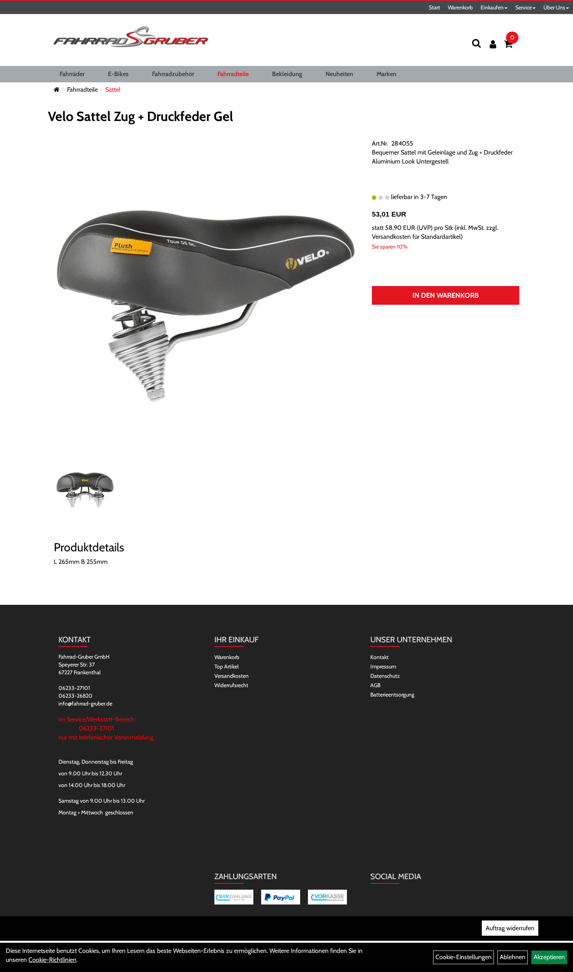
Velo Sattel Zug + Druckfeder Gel (140, 116)
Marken (386, 74)
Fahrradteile (233, 74)
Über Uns (554, 7)
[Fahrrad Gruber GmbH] (131, 37)
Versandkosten (231, 675)
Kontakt (379, 657)
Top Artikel (226, 666)
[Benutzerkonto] (493, 44)
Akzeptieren (549, 957)
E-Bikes (118, 74)
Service (523, 7)
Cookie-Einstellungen (463, 957)
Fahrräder (72, 74)
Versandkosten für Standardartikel (416, 236)
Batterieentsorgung (392, 694)
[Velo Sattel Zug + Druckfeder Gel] (207, 304)
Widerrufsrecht (231, 685)
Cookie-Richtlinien (52, 959)
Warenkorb (460, 7)
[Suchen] (476, 43)
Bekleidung (287, 74)
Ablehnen (512, 957)
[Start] (57, 89)
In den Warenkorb (445, 295)
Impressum (383, 666)
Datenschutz (385, 675)
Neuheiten (339, 74)
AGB (375, 685)
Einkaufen (492, 7)
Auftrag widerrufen (510, 928)
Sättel (112, 89)
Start (434, 7)
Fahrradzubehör (173, 74)
